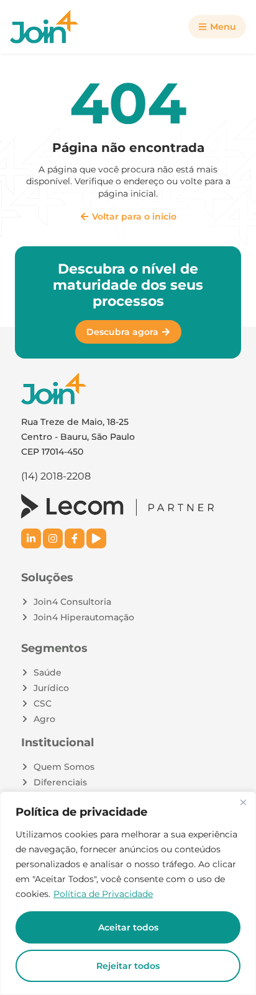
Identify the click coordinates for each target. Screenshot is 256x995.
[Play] (96, 538)
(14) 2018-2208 (56, 476)
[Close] (242, 802)
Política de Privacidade (103, 893)
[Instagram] (53, 538)
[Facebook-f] (75, 538)
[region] (128, 893)
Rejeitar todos (128, 965)
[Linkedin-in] (31, 538)
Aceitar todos (128, 927)
